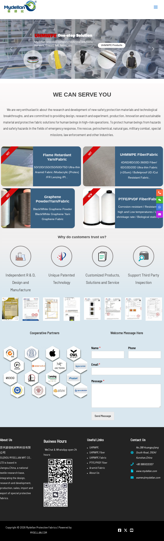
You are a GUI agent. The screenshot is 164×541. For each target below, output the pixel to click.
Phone (132, 348)
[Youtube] (131, 530)
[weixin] (159, 199)
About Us (94, 472)
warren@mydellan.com (148, 477)
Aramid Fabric (97, 467)
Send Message (103, 416)
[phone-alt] (159, 192)
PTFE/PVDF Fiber (98, 462)
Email (95, 364)
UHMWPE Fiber (97, 452)
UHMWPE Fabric (97, 457)
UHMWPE (94, 447)
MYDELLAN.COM (38, 532)
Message (97, 381)
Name (96, 348)
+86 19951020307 (144, 464)
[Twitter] (125, 530)
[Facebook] (119, 530)
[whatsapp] (159, 207)
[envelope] (159, 214)
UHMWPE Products (111, 45)
